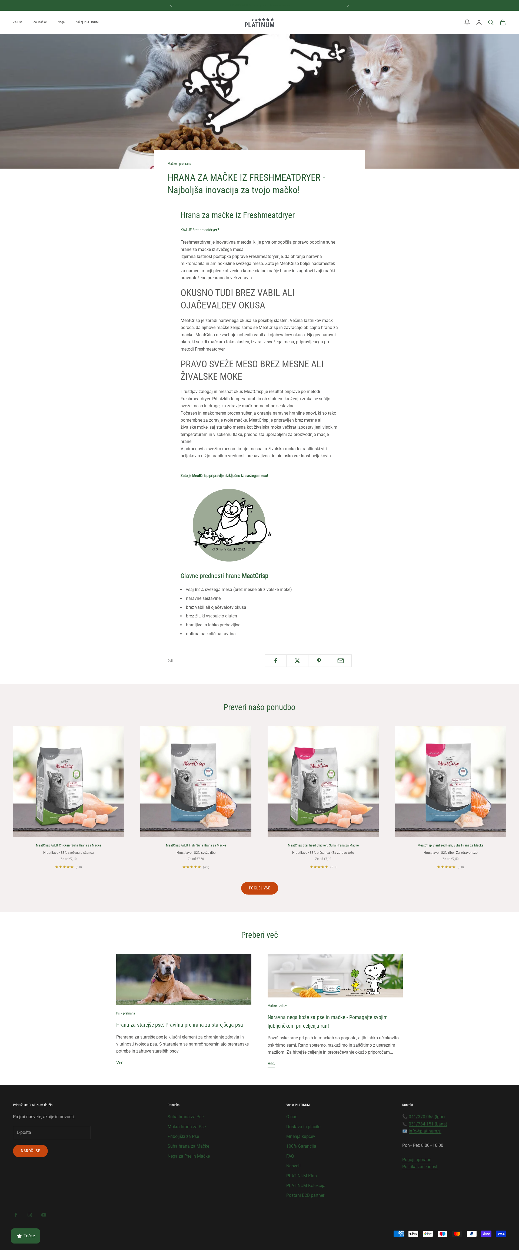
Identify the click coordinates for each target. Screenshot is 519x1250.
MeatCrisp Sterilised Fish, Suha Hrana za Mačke (450, 845)
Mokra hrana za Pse (187, 1126)
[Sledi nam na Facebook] (15, 1215)
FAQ (290, 1156)
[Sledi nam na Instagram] (29, 1215)
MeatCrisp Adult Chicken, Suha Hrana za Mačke (68, 845)
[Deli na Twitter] (297, 661)
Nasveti (293, 1165)
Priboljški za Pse (183, 1136)
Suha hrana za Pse (186, 1116)
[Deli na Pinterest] (319, 661)
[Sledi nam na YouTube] (43, 1215)
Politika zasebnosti (420, 1166)
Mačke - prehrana (179, 164)
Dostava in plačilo (303, 1126)
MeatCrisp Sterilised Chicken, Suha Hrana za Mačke (323, 845)
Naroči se (30, 1150)
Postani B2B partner (305, 1195)
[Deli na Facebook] (275, 661)
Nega (61, 22)
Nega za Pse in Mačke (189, 1156)
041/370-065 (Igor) (427, 1116)
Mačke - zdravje (278, 1006)
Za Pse (17, 22)
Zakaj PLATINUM (87, 22)
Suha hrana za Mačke (188, 1146)
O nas (291, 1116)
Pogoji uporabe (416, 1159)
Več (119, 1062)
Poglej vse (259, 888)
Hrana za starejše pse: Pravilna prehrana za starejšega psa (179, 1025)
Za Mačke (40, 22)
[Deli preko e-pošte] (340, 661)
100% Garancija (301, 1146)
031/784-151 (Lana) (428, 1124)
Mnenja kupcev (300, 1136)
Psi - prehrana (125, 1013)
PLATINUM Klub (301, 1175)
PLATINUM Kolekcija (305, 1185)
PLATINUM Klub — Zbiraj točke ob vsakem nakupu (261, 5)
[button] (467, 22)
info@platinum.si (425, 1131)
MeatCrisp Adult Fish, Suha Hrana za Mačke (196, 845)
